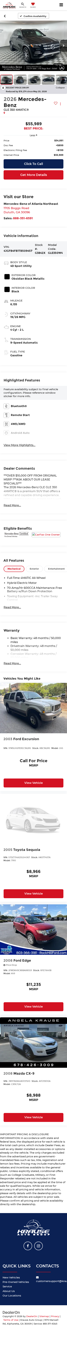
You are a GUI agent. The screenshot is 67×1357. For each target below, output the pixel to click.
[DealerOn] (11, 1312)
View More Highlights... (19, 445)
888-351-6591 (23, 218)
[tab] (14, 569)
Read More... (12, 505)
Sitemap (44, 1316)
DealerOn (31, 1316)
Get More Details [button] (33, 175)
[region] (33, 148)
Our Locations (12, 1295)
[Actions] (60, 104)
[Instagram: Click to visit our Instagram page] (38, 1246)
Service (7, 1286)
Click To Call (33, 164)
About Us (9, 1291)
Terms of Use (10, 1320)
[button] (4, 16)
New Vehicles (11, 1277)
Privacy (55, 1316)
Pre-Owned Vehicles (16, 1282)
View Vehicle (33, 783)
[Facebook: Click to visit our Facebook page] (28, 1246)
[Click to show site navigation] (61, 5)
